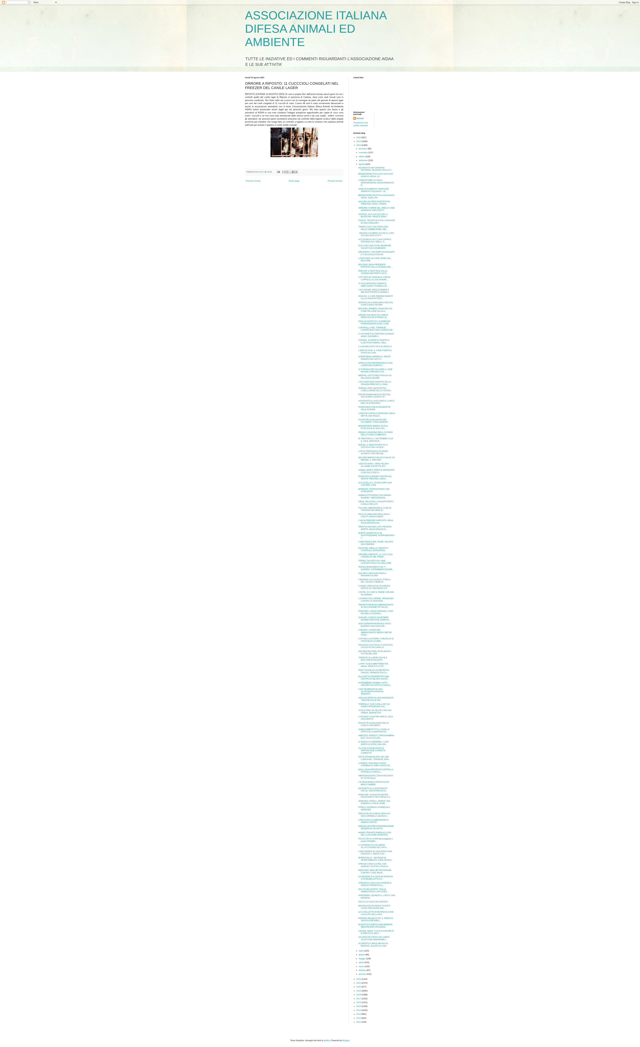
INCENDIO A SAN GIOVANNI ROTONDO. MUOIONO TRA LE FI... (375, 169)
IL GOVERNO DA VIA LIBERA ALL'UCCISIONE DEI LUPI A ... (373, 846)
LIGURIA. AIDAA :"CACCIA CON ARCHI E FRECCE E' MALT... (376, 932)
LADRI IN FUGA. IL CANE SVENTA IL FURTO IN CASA (375, 351)
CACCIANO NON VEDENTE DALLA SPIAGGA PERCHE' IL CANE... (374, 383)
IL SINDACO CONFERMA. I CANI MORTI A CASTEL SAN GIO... (373, 743)
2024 (359, 141)
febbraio (363, 970)
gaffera (327, 1040)
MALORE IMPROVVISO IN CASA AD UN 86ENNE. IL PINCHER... (376, 458)
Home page (294, 181)
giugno (362, 954)
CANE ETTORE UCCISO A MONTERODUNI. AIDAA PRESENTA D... (376, 182)
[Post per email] (278, 172)
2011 (359, 1022)
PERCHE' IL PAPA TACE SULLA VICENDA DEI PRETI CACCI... (373, 272)
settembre (363, 160)
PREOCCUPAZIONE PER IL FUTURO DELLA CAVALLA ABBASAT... (375, 433)
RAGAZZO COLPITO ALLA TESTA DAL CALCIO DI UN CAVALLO (375, 646)
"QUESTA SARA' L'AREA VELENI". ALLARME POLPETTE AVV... (373, 465)
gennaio (363, 974)
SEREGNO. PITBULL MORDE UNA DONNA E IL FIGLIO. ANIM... (374, 802)
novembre (363, 152)
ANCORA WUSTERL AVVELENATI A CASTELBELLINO (374, 652)
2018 (359, 994)
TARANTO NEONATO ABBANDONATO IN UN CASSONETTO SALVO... (375, 606)
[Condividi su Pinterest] (296, 172)
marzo (362, 966)
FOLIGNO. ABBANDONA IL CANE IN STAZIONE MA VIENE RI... (374, 509)
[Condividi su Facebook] (293, 172)
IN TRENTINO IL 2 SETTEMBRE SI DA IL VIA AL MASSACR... (375, 439)
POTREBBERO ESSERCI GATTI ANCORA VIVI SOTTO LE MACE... (375, 684)
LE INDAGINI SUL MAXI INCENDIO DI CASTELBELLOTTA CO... (375, 877)
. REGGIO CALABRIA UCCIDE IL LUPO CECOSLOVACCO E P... (376, 234)
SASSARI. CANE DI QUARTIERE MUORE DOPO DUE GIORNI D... (374, 618)
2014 (359, 1010)
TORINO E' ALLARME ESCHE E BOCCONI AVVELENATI (372, 658)
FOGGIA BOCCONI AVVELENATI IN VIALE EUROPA (374, 408)
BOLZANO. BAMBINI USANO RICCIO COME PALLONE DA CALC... (375, 309)
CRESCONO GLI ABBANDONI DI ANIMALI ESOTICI (373, 821)
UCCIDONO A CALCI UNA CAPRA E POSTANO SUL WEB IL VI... (374, 240)
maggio (362, 958)
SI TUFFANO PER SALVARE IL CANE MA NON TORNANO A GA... (375, 370)
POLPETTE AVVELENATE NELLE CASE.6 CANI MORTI (373, 724)
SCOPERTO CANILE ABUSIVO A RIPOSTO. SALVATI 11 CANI (373, 944)
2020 (359, 987)
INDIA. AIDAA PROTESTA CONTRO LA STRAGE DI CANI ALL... (375, 770)
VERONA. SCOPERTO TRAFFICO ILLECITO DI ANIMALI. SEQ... (373, 341)
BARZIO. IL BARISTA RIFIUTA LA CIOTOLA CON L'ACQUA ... (373, 446)
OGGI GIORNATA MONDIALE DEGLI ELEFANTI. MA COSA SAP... (374, 624)
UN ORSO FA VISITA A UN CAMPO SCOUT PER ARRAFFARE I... (374, 938)
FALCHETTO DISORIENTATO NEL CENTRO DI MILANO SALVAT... (374, 677)
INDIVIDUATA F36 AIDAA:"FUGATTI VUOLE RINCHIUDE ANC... (374, 907)
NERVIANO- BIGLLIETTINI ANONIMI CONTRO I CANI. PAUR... (374, 871)
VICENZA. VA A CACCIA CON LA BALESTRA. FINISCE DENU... (373, 215)
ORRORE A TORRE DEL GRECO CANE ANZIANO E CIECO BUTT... (376, 209)
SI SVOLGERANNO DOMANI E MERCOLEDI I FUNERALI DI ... (373, 284)
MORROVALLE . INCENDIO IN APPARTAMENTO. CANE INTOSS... (375, 859)
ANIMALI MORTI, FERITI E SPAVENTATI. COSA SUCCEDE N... (376, 471)
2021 (359, 983)
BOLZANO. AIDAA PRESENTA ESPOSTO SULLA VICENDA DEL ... (375, 265)
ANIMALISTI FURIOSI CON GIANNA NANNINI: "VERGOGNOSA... (374, 496)
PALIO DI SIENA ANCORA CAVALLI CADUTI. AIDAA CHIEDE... (374, 515)
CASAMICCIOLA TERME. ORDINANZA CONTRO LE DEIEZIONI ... (376, 599)
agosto (362, 164)
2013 (359, 1014)
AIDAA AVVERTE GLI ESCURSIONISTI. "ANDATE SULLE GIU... (376, 699)
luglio (361, 951)
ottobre (362, 156)
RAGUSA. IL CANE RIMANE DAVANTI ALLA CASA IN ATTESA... (375, 297)
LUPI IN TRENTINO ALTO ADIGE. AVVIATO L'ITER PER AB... (373, 452)
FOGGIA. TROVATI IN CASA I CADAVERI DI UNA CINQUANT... (376, 221)
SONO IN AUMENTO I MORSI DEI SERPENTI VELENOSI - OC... (373, 190)
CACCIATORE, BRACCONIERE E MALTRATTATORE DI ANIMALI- (373, 291)
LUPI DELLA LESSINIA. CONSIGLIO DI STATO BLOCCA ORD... (376, 639)
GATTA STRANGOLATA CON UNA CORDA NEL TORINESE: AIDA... (374, 758)
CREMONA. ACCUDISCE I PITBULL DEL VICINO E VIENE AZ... (374, 580)
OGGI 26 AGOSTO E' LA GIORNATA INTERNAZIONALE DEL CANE (374, 322)
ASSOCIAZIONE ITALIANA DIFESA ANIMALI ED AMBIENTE (315, 29)
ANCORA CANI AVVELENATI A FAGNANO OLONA (372, 574)
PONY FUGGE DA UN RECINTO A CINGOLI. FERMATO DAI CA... (373, 671)
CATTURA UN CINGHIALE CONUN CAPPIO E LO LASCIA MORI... (374, 278)
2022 (359, 979)
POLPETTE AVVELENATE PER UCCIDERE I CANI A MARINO (373, 421)
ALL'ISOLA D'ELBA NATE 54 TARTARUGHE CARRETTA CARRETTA (371, 750)
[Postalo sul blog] (286, 172)
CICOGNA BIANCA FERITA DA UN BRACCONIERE (373, 783)
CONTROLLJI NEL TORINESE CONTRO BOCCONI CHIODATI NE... (376, 328)
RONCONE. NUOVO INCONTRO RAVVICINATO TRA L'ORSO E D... (375, 796)
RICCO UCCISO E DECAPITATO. (373, 902)
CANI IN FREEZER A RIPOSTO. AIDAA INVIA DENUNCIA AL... (375, 521)
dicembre (363, 149)
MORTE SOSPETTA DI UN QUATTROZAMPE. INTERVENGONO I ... (376, 535)
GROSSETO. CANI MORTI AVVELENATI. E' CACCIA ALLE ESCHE (376, 253)
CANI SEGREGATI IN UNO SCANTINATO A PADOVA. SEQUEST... (371, 691)
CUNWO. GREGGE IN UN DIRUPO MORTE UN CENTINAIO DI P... (374, 587)
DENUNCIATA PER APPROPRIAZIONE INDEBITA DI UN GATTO (376, 827)
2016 (359, 1002)
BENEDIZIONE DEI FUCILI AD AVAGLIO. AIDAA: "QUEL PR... (376, 196)
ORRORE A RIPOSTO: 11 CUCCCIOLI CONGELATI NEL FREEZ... (375, 555)
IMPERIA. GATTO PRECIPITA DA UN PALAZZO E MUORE (374, 376)
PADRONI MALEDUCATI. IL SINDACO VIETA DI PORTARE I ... (375, 919)
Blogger (346, 1040)
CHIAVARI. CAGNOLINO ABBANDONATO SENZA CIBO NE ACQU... (375, 632)
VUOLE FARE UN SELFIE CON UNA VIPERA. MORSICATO (374, 711)
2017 (359, 998)
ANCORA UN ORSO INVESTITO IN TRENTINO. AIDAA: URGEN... (374, 202)
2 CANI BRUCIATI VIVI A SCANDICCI (375, 346)
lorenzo (360, 118)
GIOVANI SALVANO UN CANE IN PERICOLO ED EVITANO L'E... (373, 316)
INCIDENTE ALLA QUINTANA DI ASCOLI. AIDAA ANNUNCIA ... (373, 789)
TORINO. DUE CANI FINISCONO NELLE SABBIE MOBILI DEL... (373, 228)
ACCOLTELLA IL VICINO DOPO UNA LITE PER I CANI (375, 484)
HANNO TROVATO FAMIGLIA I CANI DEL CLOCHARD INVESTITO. (374, 833)
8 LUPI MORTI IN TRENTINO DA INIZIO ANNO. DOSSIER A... (376, 335)
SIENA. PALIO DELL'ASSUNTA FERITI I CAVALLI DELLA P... (376, 502)
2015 (359, 1006)
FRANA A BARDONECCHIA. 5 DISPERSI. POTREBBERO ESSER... (376, 568)
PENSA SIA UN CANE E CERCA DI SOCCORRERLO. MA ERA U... (374, 814)
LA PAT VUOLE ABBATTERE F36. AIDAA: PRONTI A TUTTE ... (373, 665)
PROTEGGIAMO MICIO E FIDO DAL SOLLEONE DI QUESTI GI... (374, 395)
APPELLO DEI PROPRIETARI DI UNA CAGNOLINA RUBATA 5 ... (375, 364)
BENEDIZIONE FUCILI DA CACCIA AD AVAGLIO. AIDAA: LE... (375, 175)
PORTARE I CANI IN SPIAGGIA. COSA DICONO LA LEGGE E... (375, 612)
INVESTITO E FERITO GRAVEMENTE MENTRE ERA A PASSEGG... (375, 925)
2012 (359, 1018)
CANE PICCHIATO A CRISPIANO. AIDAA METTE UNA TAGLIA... (376, 414)
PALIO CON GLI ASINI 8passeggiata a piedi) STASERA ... (375, 840)
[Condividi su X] (290, 172)
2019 (359, 991)
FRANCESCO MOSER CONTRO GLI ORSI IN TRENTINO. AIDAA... (375, 477)
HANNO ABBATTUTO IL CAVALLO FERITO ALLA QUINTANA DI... (373, 730)
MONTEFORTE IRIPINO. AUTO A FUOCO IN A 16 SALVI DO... (373, 427)
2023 (359, 145)
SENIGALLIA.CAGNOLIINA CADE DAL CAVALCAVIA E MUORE (375, 303)
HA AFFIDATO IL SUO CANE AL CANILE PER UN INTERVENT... (376, 402)
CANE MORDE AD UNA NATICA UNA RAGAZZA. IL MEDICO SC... (375, 852)
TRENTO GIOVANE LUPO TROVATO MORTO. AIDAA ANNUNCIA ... (375, 528)
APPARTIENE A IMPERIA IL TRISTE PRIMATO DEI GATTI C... (374, 358)
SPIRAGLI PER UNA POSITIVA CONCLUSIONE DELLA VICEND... (375, 389)
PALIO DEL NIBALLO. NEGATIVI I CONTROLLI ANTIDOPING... (373, 549)
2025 (359, 137)
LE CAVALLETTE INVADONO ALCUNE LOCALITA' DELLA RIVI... (376, 913)
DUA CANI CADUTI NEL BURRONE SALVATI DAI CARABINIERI (374, 246)
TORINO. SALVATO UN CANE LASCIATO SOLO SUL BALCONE (374, 562)
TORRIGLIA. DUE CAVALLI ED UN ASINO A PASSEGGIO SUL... (374, 705)
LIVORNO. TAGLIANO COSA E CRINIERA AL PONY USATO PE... (374, 764)
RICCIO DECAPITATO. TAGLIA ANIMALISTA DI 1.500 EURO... (373, 890)
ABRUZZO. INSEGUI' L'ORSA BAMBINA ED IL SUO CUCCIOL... (376, 736)
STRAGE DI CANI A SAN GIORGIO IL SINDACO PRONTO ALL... (375, 884)
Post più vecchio (335, 181)
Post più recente (253, 181)
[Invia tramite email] (283, 172)
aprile (361, 962)
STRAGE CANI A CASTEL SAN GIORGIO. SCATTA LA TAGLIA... (373, 865)
